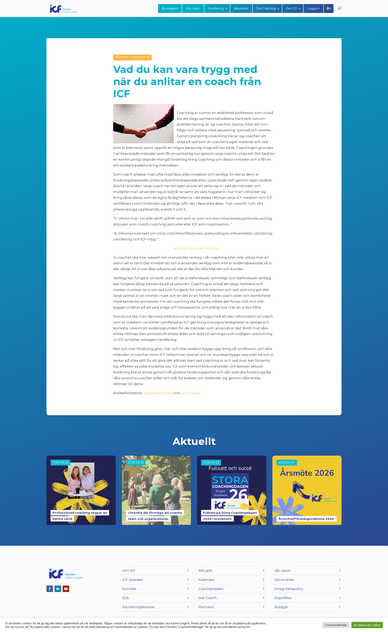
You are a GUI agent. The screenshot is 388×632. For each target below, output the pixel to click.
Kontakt (129, 589)
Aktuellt (205, 571)
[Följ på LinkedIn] (58, 589)
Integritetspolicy (288, 589)
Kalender (206, 580)
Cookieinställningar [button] (336, 625)
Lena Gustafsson (158, 393)
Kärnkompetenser (138, 607)
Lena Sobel (190, 393)
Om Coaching (266, 8)
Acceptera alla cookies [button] (367, 625)
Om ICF (291, 8)
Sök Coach (207, 598)
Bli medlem (170, 8)
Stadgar (281, 607)
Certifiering (216, 8)
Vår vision (282, 571)
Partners (206, 607)
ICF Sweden (132, 580)
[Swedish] (328, 8)
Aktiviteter (241, 8)
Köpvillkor (283, 598)
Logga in (313, 8)
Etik (125, 598)
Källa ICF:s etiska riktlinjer (195, 248)
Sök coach (193, 8)
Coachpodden (211, 589)
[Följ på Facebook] (49, 589)
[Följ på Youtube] (66, 589)
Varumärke (284, 580)
